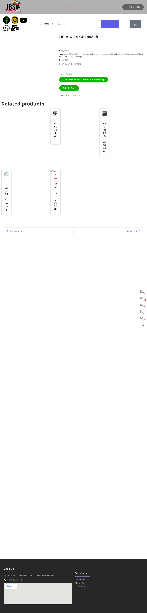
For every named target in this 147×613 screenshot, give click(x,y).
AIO (69, 50)
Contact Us (80, 587)
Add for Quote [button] (57, 122)
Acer (66, 54)
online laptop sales (116, 54)
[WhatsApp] (143, 313)
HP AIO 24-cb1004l (6, 197)
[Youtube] (23, 20)
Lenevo (86, 54)
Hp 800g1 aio (55, 131)
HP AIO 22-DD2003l (55, 197)
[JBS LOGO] (13, 5)
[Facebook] (6, 20)
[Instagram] (15, 20)
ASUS (71, 54)
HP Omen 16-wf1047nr (104, 137)
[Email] (143, 320)
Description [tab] (66, 74)
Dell (77, 54)
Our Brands (80, 579)
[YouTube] (143, 306)
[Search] (110, 24)
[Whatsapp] (6, 28)
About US (79, 583)
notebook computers (98, 54)
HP (81, 54)
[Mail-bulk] (15, 28)
